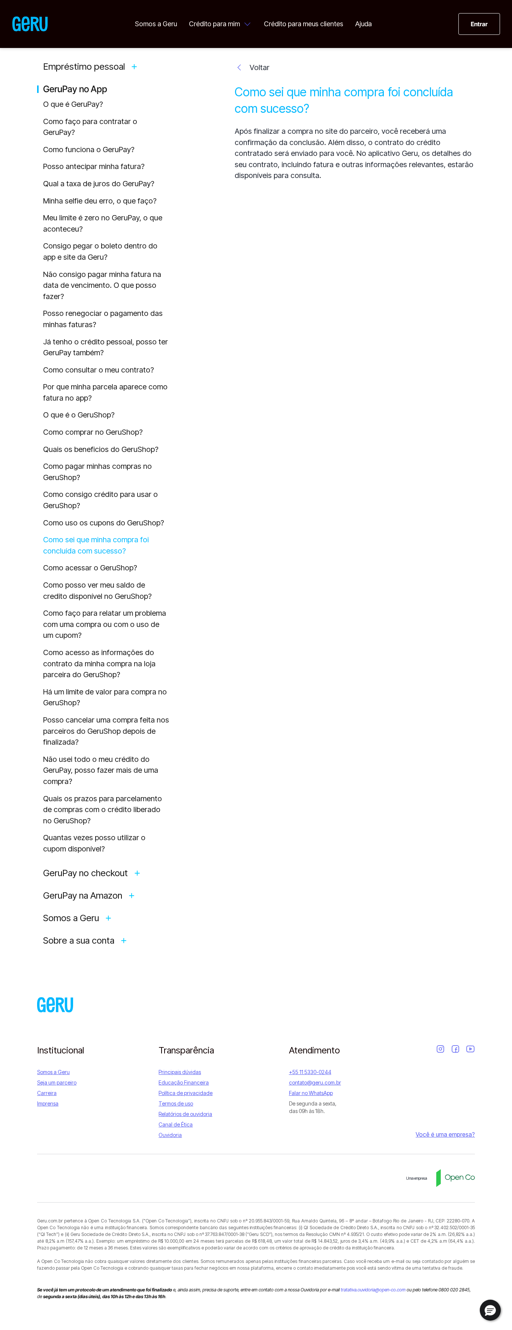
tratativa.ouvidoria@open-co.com (373, 1290)
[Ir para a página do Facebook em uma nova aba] (455, 1048)
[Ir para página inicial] (30, 23)
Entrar (479, 24)
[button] (490, 1310)
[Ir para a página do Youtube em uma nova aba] (470, 1048)
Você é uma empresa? (445, 1134)
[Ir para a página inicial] (55, 1004)
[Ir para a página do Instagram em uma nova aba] (440, 1048)
